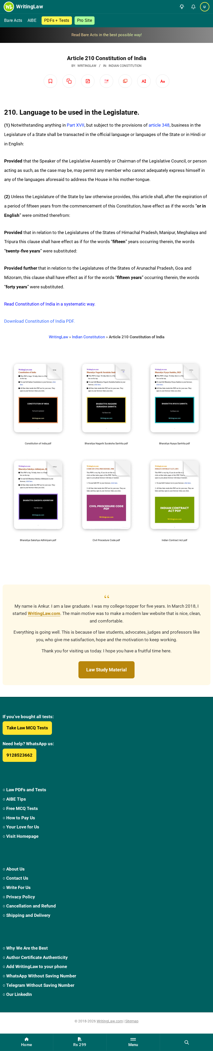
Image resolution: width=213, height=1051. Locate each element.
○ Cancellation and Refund (29, 906)
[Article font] (162, 81)
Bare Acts (13, 20)
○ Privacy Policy (19, 896)
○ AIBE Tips (14, 799)
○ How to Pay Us (19, 817)
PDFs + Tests (56, 20)
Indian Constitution (125, 66)
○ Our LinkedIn (17, 994)
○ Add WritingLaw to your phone (35, 966)
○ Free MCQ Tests (20, 808)
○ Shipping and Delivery (26, 915)
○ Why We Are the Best (25, 948)
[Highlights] (106, 81)
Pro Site (84, 20)
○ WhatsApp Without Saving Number (39, 975)
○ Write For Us (17, 887)
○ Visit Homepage (20, 836)
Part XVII (75, 125)
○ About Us (14, 869)
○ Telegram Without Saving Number (38, 985)
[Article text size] (144, 81)
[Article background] (125, 81)
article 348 (159, 125)
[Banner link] (106, 35)
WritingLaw (58, 337)
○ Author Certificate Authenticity (35, 957)
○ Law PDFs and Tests (24, 789)
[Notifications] (193, 6)
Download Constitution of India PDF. (39, 321)
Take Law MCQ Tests (27, 727)
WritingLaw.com (44, 613)
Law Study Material (106, 669)
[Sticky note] (88, 81)
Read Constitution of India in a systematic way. (49, 304)
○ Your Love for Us (21, 826)
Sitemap (131, 1021)
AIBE (32, 20)
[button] (182, 7)
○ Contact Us (15, 878)
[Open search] (186, 1042)
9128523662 (19, 755)
